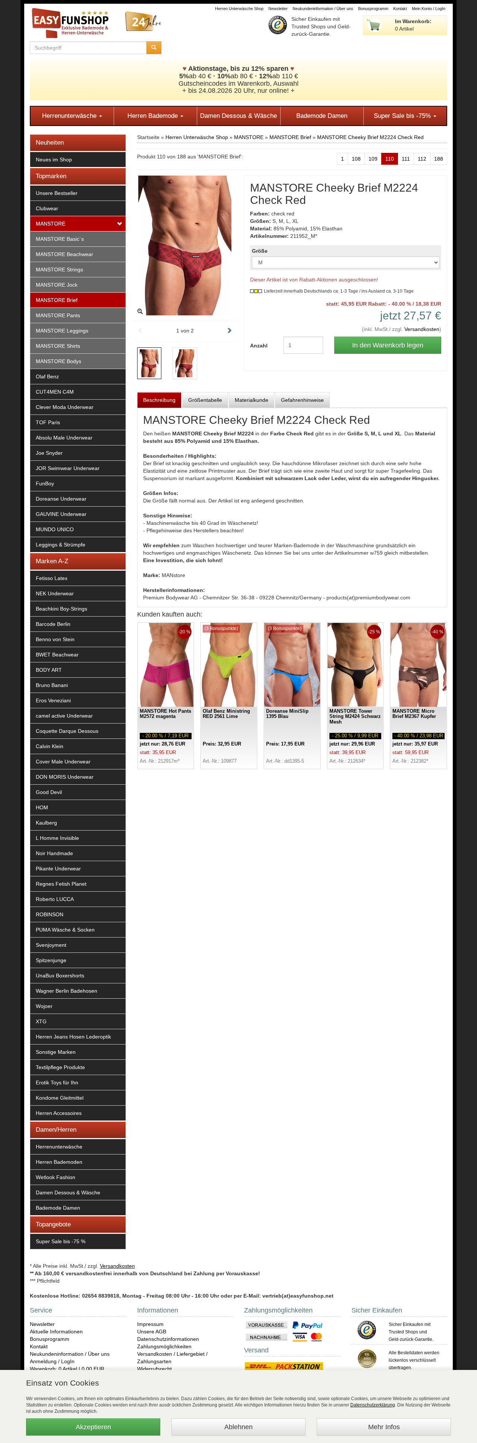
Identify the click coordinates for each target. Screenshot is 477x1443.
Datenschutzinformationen (168, 1339)
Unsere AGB (151, 1332)
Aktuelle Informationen (56, 1332)
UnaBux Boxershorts (60, 976)
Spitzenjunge (51, 960)
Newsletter (278, 8)
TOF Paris (48, 422)
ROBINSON (49, 914)
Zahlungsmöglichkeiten (164, 1346)
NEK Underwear (55, 593)
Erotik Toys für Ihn (57, 1083)
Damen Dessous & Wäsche (238, 115)
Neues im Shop (54, 160)
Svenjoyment (51, 945)
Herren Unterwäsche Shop (239, 8)
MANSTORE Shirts (58, 346)
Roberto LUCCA (55, 899)
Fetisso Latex (51, 578)
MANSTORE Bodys (58, 361)
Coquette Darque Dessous (67, 731)
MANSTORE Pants (58, 315)
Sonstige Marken (56, 1052)
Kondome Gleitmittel (59, 1098)
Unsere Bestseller (57, 193)
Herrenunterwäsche (70, 115)
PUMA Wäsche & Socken (65, 930)
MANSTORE (50, 224)
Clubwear (47, 208)
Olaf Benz (47, 376)
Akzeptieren (93, 1427)
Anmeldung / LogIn (52, 1361)
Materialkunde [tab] (251, 400)
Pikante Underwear (58, 869)
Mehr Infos (384, 1427)
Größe (260, 251)
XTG (41, 1021)
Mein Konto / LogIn (428, 8)
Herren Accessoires (59, 1113)
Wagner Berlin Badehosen (66, 991)
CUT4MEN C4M (55, 392)
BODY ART (49, 670)
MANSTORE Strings (59, 269)
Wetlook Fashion (55, 1177)
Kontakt (400, 8)
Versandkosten (421, 329)
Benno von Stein (55, 639)
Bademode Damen (321, 115)
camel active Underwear (64, 716)
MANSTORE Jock (57, 285)
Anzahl (259, 346)
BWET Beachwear (57, 655)
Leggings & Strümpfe (60, 545)
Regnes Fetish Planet (61, 884)
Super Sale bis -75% (403, 115)
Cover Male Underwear (63, 762)
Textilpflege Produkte (60, 1067)
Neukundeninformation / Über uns (323, 8)
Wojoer (44, 1006)
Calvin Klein (49, 746)
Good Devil (49, 792)
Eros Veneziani (53, 700)
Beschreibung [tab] (159, 400)
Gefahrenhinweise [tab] (302, 400)
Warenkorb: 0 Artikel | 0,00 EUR (67, 1369)
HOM (42, 807)
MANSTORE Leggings (62, 331)
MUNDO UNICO (55, 529)
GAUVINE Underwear (61, 514)
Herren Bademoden (59, 1162)
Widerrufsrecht (154, 1369)
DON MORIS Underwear (65, 777)
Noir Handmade (54, 853)
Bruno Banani (52, 685)
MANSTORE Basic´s (60, 239)
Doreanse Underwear (61, 499)
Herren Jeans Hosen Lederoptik (73, 1037)
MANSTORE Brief (57, 300)
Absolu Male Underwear (64, 438)
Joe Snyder (49, 453)
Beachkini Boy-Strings (61, 609)
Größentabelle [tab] (205, 400)
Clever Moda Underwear (65, 407)
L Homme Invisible (57, 838)
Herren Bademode (153, 115)
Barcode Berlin (53, 624)
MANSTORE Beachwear (64, 254)
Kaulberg (46, 823)
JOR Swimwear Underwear (67, 468)
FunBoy (45, 483)
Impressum (150, 1324)
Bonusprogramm (373, 8)
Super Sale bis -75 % (60, 1241)
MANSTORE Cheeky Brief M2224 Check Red (370, 137)
